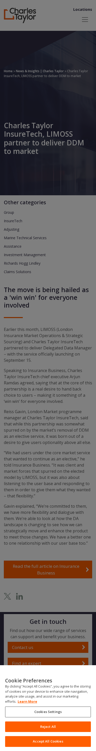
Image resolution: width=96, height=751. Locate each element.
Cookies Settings (48, 711)
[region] (48, 708)
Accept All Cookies (48, 741)
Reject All (48, 726)
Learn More (27, 701)
